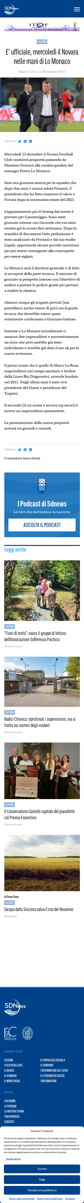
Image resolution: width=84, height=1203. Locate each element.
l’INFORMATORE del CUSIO (54, 1070)
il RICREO (9, 1070)
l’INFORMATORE (48, 1081)
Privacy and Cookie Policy (22, 1198)
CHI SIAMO (9, 1101)
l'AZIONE (42, 42)
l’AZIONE (8, 1060)
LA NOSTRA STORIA (14, 1111)
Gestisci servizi (13, 1159)
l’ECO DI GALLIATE (13, 1065)
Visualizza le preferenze (42, 1190)
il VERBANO (10, 1076)
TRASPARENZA (12, 1116)
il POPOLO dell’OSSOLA (52, 1060)
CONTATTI (9, 1122)
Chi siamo (70, 1198)
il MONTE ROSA (12, 1081)
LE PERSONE (10, 1106)
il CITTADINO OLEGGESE (52, 1076)
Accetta (42, 1169)
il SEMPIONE (46, 1065)
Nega (42, 1179)
